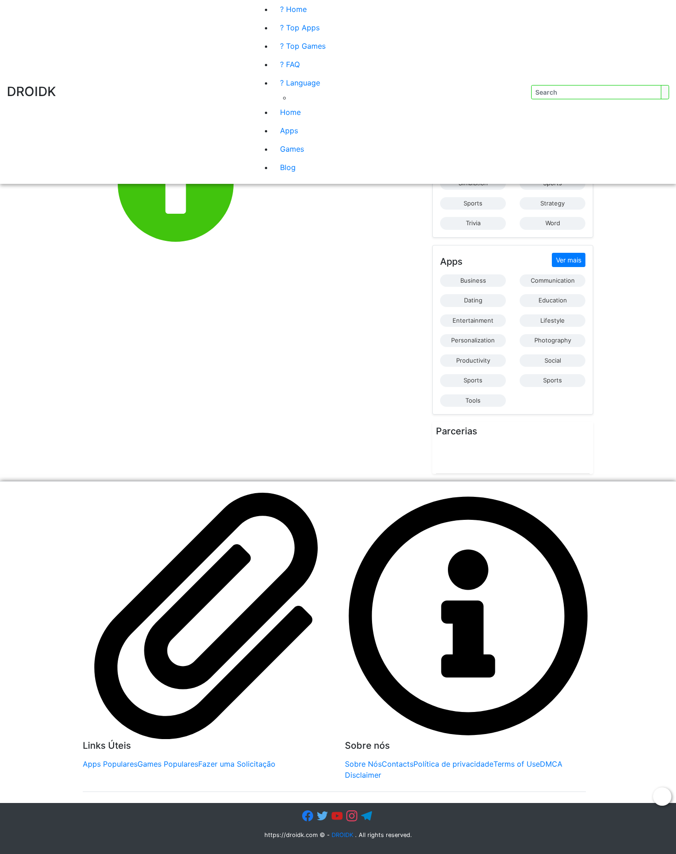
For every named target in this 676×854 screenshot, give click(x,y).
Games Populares (167, 764)
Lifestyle (552, 320)
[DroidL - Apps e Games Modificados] (446, 456)
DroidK (31, 91)
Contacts (397, 764)
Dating (473, 300)
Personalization (473, 340)
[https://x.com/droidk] (323, 816)
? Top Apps (300, 27)
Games (292, 149)
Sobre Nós (363, 764)
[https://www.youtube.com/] (338, 816)
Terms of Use (516, 764)
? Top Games (303, 46)
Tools (473, 400)
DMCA (551, 764)
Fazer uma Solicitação (236, 764)
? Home (293, 9)
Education (553, 300)
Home (290, 112)
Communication (553, 280)
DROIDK (342, 834)
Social (552, 360)
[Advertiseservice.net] (489, 456)
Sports (473, 203)
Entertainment (473, 320)
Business (473, 280)
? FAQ (290, 64)
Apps (289, 130)
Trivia (473, 223)
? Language (300, 82)
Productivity (473, 360)
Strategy (552, 203)
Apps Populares (110, 764)
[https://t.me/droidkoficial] (367, 816)
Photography (552, 340)
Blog (288, 167)
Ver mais (568, 260)
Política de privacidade (453, 764)
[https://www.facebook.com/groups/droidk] (308, 816)
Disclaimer (363, 775)
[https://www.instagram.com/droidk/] (352, 816)
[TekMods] (468, 456)
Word (552, 223)
